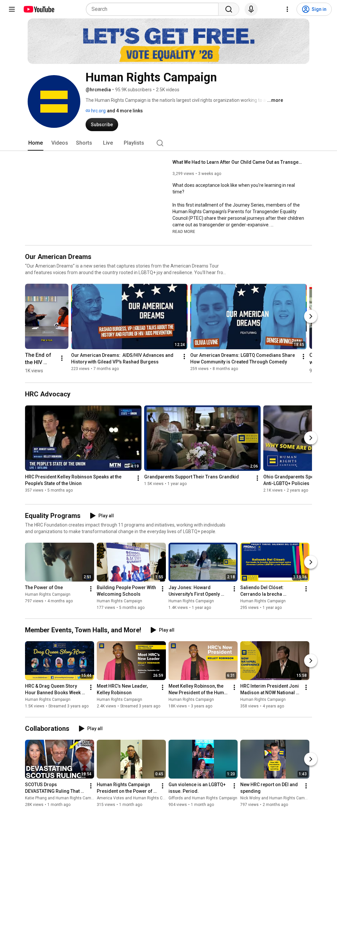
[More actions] (61, 358)
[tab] (35, 143)
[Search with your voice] (251, 9)
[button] (183, 231)
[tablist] (168, 143)
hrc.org (98, 110)
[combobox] (154, 9)
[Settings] (287, 9)
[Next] (310, 316)
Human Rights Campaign (47, 594)
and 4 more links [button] (125, 110)
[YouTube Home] (38, 9)
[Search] (228, 9)
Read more (183, 231)
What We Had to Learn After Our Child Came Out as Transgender (238, 162)
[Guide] (12, 9)
